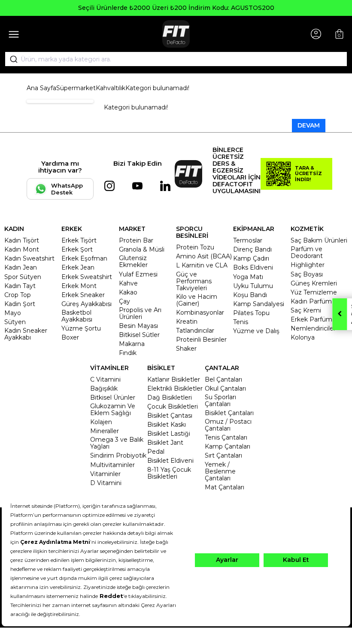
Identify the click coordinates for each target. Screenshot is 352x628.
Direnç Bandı (252, 249)
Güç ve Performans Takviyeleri (194, 281)
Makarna (132, 344)
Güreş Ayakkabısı (86, 304)
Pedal (155, 451)
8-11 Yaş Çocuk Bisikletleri (169, 473)
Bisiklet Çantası (169, 415)
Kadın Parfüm (311, 301)
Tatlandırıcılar (195, 330)
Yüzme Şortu (81, 328)
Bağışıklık (104, 388)
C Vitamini (105, 379)
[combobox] (176, 59)
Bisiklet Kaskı (166, 424)
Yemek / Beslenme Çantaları (220, 471)
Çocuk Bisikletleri (172, 406)
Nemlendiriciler (313, 328)
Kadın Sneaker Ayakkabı (25, 334)
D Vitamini (105, 483)
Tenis (240, 322)
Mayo (12, 313)
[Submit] (10, 59)
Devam (308, 125)
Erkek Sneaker (83, 295)
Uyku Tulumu (253, 286)
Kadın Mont (21, 249)
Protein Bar (136, 240)
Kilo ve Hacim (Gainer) (196, 300)
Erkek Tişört (79, 240)
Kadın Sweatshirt (29, 258)
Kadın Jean (20, 267)
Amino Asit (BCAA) (204, 256)
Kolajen (101, 422)
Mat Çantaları (224, 487)
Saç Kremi (306, 310)
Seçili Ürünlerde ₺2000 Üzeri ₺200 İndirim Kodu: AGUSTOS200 (176, 8)
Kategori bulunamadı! (157, 88)
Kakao (128, 292)
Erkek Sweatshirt (86, 277)
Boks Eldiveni (253, 267)
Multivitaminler (112, 465)
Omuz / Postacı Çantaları (228, 425)
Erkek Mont (79, 286)
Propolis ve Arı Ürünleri (140, 313)
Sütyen (15, 322)
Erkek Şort (77, 249)
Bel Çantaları (223, 379)
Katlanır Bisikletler (173, 379)
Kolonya (303, 337)
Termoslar (247, 240)
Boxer (70, 337)
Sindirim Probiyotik (118, 455)
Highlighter (308, 265)
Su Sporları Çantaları (220, 400)
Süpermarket (76, 88)
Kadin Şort (19, 304)
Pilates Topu (251, 313)
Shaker (186, 348)
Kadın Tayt (20, 286)
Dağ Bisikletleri (169, 397)
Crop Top (17, 295)
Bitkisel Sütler (139, 335)
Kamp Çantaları (227, 446)
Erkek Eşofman (84, 258)
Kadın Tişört (21, 240)
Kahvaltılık (110, 88)
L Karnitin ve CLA (202, 265)
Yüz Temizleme (314, 292)
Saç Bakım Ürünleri (319, 240)
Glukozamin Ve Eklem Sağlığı (112, 409)
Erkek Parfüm (311, 319)
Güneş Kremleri (314, 283)
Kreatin (186, 321)
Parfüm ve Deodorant (307, 252)
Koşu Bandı (250, 295)
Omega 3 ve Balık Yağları (116, 443)
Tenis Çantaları (226, 437)
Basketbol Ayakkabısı (76, 316)
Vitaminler (105, 474)
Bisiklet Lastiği (168, 433)
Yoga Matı (248, 277)
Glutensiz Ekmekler (133, 261)
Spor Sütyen (22, 277)
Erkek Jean (77, 267)
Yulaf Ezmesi (138, 274)
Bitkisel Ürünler (112, 397)
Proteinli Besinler (201, 339)
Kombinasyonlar (200, 312)
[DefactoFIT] (176, 34)
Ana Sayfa (41, 88)
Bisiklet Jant (165, 442)
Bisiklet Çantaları (229, 413)
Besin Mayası (138, 326)
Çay (124, 301)
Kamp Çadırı (251, 258)
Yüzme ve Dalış (256, 331)
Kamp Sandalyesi (258, 304)
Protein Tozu (195, 247)
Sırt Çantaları (223, 455)
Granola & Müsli (141, 249)
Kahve (128, 283)
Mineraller (104, 431)
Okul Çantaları (225, 388)
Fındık (128, 353)
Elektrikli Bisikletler (175, 388)
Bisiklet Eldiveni (170, 460)
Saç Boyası (307, 274)
